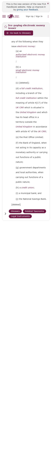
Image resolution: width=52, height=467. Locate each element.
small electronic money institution (27, 71)
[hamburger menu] (4, 16)
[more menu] (48, 16)
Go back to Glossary (20, 33)
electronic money (26, 46)
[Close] (48, 4)
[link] (13, 16)
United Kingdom (28, 112)
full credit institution (31, 88)
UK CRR (20, 108)
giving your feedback (27, 9)
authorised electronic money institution (30, 56)
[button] (5, 213)
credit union (27, 188)
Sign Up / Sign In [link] (34, 16)
